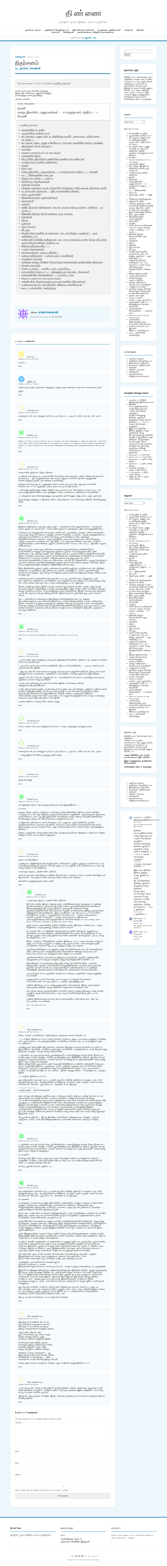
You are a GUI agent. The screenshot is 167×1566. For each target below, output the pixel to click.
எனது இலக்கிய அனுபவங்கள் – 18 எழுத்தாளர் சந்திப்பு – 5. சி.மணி (59, 172)
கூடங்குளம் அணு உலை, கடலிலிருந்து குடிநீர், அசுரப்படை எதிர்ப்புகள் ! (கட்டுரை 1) (140, 141)
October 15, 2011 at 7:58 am (36, 897)
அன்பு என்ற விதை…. (138, 470)
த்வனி (21, 109)
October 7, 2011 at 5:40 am (27, 412)
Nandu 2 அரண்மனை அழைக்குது (38, 288)
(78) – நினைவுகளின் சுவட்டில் (37, 175)
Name (17, 1451)
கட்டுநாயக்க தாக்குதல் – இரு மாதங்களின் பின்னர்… (50, 191)
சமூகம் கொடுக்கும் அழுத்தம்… (137, 425)
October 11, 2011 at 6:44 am (28, 656)
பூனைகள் (26, 223)
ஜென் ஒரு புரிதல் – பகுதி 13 (37, 178)
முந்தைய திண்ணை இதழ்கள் (75, 1541)
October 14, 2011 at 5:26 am (28, 856)
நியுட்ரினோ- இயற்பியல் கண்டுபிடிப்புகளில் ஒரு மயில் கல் (52, 159)
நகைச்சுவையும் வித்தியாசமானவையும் (95, 32)
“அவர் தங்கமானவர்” (33, 249)
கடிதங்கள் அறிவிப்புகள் (109, 30)
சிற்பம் (24, 220)
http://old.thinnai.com (130, 757)
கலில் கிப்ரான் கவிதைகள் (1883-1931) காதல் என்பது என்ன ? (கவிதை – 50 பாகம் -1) (140, 228)
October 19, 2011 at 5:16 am (28, 1318)
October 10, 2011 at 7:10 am (28, 469)
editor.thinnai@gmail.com (139, 84)
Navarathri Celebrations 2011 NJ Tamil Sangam (41, 152)
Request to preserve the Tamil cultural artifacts (41, 278)
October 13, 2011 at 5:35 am (28, 776)
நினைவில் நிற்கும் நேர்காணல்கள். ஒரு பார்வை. (47, 214)
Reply (20, 366)
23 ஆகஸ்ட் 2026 (89, 38)
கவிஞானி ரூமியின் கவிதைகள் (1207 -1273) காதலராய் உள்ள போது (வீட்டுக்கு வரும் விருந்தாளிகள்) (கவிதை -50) (139, 266)
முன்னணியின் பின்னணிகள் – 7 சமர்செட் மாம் (47, 275)
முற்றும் (25, 204)
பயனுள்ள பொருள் (31, 259)
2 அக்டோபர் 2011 (61, 83)
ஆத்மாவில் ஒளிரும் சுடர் (35, 133)
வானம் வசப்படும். (31, 265)
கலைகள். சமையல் (136, 369)
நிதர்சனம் (133, 179)
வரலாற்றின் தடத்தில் (33, 130)
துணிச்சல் (133, 452)
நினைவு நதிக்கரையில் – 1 (35, 246)
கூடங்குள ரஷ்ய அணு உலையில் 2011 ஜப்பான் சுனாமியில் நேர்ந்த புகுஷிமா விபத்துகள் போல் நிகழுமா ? (141, 151)
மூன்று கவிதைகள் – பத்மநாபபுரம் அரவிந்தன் (47, 256)
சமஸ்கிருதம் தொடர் (71, 1539)
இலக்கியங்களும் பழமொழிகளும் (39, 198)
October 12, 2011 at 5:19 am (28, 723)
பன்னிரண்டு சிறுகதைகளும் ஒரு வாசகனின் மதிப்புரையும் (53, 281)
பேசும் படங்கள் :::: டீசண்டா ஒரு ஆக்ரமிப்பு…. (46, 268)
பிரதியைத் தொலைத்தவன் (35, 181)
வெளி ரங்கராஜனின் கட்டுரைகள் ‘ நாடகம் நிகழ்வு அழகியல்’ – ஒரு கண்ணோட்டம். (140, 255)
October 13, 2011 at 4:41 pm (28, 801)
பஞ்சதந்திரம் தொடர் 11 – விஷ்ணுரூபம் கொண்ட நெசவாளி (55, 272)
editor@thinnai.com (130, 81)
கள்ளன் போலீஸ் (30, 185)
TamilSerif (133, 763)
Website (17, 1474)
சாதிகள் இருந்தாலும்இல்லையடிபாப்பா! (142, 401)
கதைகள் (128, 30)
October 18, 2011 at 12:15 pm (28, 1032)
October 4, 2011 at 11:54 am (28, 384)
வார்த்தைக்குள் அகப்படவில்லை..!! (39, 252)
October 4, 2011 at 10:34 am (28, 359)
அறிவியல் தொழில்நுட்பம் (57, 30)
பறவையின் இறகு (31, 156)
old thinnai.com (140, 92)
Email (17, 1463)
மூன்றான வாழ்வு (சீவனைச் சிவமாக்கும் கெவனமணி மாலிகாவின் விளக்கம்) (62, 262)
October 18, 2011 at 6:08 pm (28, 1187)
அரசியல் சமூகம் (33, 30)
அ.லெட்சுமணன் (30, 68)
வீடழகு (25, 230)
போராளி (146, 455)
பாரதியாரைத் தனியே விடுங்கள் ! (39, 162)
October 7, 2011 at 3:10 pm (27, 437)
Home (63, 1535)
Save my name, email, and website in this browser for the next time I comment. (42, 1490)
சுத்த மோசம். (28, 227)
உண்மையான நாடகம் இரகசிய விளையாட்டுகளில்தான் (51, 285)
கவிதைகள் (68, 32)
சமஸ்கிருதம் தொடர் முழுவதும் (137, 767)
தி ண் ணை (83, 12)
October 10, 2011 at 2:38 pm (28, 523)
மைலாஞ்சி (27, 201)
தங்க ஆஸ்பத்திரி (31, 194)
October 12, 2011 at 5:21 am (28, 748)
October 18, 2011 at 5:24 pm (28, 1141)
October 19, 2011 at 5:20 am (28, 1384)
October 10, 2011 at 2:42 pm (28, 631)
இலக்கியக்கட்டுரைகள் (83, 30)
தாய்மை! (26, 149)
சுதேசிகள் (26, 217)
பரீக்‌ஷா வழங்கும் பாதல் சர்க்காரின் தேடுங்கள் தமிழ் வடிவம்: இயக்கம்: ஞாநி (63, 188)
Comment (18, 1422)
